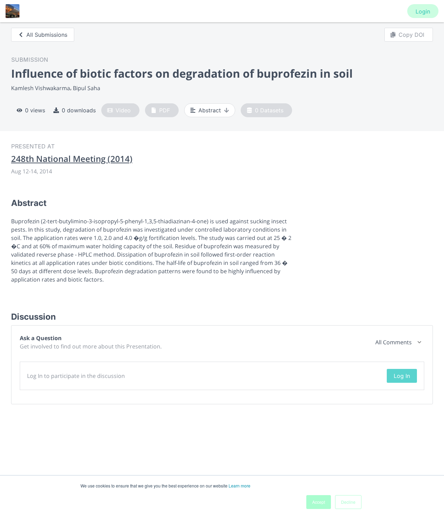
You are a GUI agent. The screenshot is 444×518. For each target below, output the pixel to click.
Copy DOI (411, 34)
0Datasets (269, 110)
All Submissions (46, 34)
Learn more (239, 486)
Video (123, 110)
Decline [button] (348, 502)
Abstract (209, 110)
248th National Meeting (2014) (72, 158)
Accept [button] (318, 502)
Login (423, 11)
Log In (402, 375)
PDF (164, 110)
